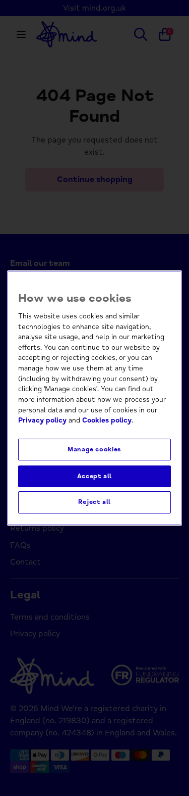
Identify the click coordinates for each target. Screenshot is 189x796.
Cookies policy (107, 420)
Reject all (94, 502)
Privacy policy (42, 420)
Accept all (94, 476)
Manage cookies (94, 449)
